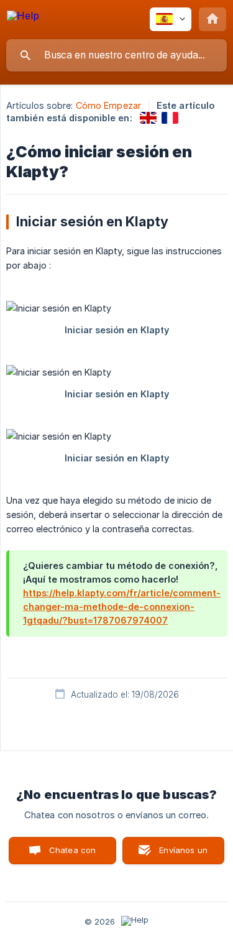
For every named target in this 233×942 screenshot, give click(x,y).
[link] (148, 118)
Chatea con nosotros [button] (70, 854)
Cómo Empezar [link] (108, 105)
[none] (23, 17)
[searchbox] (116, 55)
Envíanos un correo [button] (183, 854)
